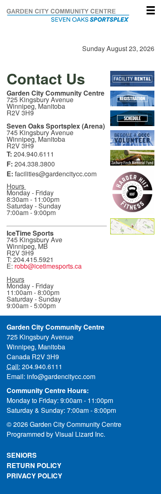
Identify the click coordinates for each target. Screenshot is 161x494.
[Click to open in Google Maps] (132, 226)
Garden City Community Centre (80, 23)
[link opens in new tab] (132, 79)
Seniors (22, 455)
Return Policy (34, 465)
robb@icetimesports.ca (48, 266)
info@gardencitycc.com (61, 376)
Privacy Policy (34, 475)
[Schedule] (132, 118)
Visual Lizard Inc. (80, 434)
